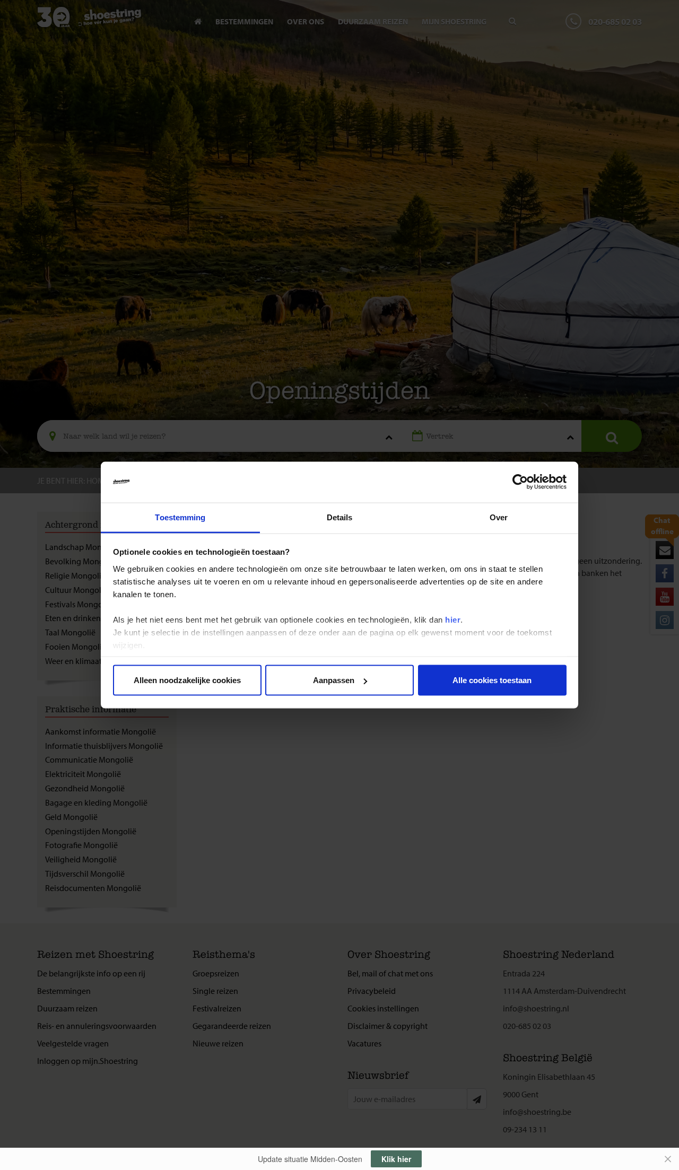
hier (452, 619)
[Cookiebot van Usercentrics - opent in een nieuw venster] (520, 482)
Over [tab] (499, 516)
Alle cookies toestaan (492, 680)
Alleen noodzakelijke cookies (187, 680)
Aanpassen (333, 680)
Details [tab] (340, 516)
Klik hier (396, 1159)
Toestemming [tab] (180, 516)
